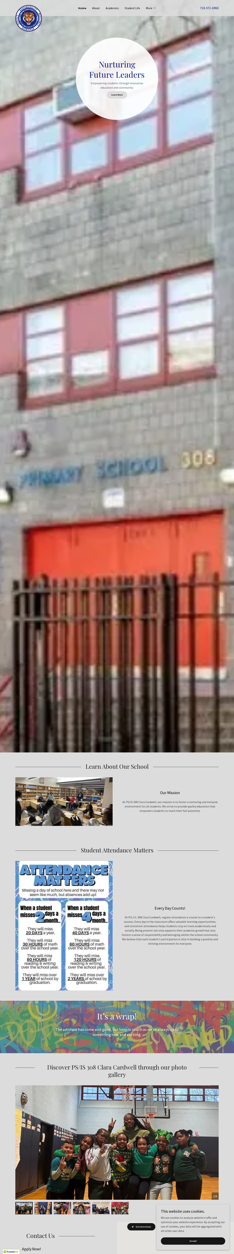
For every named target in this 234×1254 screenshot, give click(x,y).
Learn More (117, 94)
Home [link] (82, 8)
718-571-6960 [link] (209, 8)
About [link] (96, 8)
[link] (40, 6)
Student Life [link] (132, 8)
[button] (151, 8)
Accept (193, 1241)
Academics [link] (112, 8)
